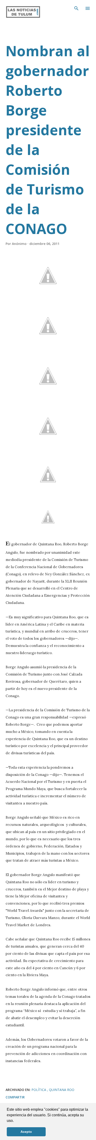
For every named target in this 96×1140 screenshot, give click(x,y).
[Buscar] (76, 8)
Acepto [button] (26, 1131)
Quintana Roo (61, 1089)
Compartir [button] (15, 1097)
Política (39, 1089)
